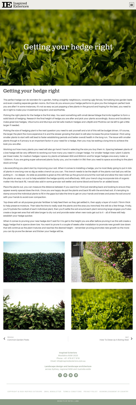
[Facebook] (65, 375)
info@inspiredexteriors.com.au (71, 361)
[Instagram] (60, 375)
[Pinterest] (71, 375)
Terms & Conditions (72, 391)
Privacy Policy (91, 391)
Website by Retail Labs (68, 401)
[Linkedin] (76, 375)
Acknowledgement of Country (113, 391)
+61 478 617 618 (72, 358)
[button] (131, 4)
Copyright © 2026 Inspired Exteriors (25, 391)
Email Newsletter (52, 391)
